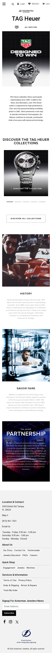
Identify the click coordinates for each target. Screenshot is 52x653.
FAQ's (25, 555)
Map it (5, 515)
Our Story (7, 550)
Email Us (6, 526)
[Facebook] (4, 621)
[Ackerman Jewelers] (26, 11)
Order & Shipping (11, 585)
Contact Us (19, 550)
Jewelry (20, 567)
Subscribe (9, 613)
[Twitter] (16, 621)
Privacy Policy (24, 580)
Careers (33, 555)
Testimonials (33, 550)
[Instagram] (10, 621)
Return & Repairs (29, 585)
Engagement (9, 567)
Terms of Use (9, 580)
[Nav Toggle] (4, 4)
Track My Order (10, 590)
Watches (30, 567)
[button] (12, 4)
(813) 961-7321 (9, 521)
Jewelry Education (12, 555)
